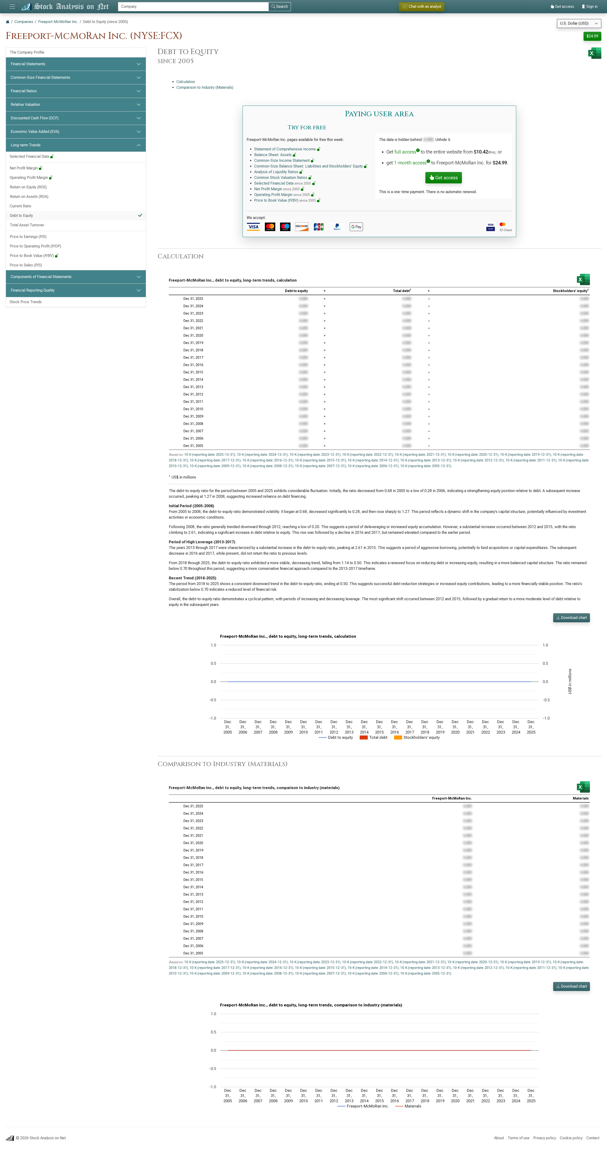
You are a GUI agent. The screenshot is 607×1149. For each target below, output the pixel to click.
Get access (564, 6)
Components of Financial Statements (41, 276)
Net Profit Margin (24, 168)
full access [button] (405, 152)
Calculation (185, 81)
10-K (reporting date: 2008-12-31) (267, 466)
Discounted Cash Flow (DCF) (35, 118)
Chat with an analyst (422, 6)
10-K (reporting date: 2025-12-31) (209, 454)
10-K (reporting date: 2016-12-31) (267, 460)
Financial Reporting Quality (33, 290)
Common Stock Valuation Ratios (281, 177)
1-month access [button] (410, 163)
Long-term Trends (26, 145)
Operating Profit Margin (29, 177)
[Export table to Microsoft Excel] (583, 279)
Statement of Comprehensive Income (285, 149)
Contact (592, 1138)
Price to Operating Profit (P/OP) (35, 246)
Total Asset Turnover (27, 225)
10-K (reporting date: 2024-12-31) (262, 454)
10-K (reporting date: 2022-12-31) (367, 454)
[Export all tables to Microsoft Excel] (594, 53)
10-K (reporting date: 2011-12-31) (531, 460)
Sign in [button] (591, 6)
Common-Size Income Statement (282, 160)
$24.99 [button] (592, 36)
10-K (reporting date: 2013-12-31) (425, 460)
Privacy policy (544, 1138)
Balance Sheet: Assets (273, 155)
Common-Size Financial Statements (40, 77)
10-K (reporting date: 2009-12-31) (215, 466)
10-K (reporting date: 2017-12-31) (215, 460)
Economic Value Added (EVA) (35, 131)
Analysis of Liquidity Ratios (276, 172)
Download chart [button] (573, 617)
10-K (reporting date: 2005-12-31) (425, 466)
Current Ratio (20, 206)
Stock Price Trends (26, 302)
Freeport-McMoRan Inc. (58, 21)
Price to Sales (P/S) (26, 265)
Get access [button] (446, 178)
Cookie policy (571, 1138)
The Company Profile (27, 52)
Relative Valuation (25, 104)
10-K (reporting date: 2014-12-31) (373, 460)
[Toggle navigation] (12, 6)
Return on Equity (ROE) (28, 187)
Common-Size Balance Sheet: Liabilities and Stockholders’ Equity (309, 166)
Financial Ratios (24, 91)
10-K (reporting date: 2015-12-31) (320, 460)
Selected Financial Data (30, 156)
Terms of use (518, 1138)
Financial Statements (28, 64)
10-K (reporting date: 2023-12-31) (315, 454)
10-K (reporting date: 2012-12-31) (478, 460)
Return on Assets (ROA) (29, 196)
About (499, 1138)
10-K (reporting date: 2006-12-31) (373, 466)
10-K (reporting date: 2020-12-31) (472, 454)
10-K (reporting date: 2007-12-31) (320, 466)
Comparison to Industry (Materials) (204, 87)
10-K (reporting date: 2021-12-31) (420, 454)
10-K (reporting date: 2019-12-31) (525, 454)
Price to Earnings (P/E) (28, 236)
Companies (23, 21)
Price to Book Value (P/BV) (32, 255)
